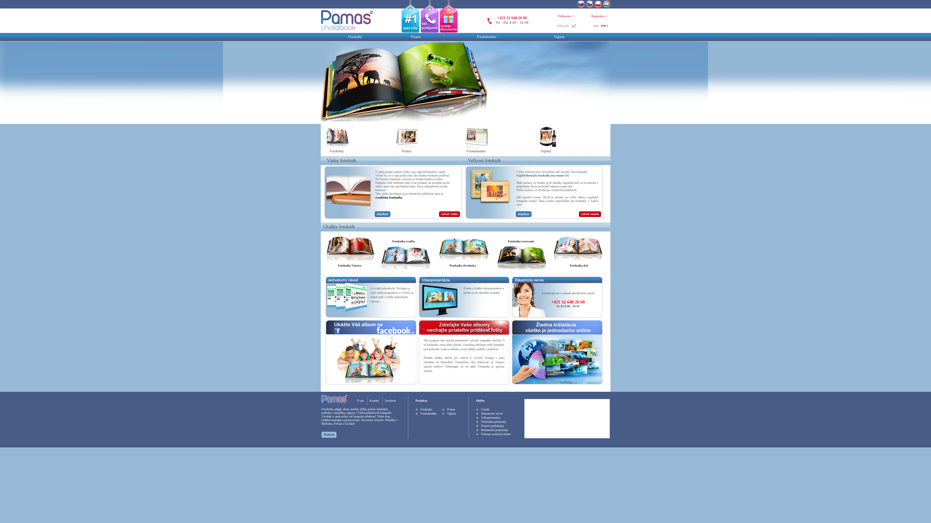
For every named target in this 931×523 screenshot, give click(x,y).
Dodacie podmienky (492, 426)
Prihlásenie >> (566, 16)
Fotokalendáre (486, 37)
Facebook (390, 400)
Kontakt (374, 400)
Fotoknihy (355, 37)
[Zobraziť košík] (582, 26)
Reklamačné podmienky (494, 430)
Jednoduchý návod (492, 413)
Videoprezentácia (490, 417)
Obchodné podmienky (493, 421)
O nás (360, 400)
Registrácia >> (599, 16)
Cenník (485, 409)
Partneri (329, 434)
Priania (416, 37)
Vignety (559, 37)
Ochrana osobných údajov (496, 434)
